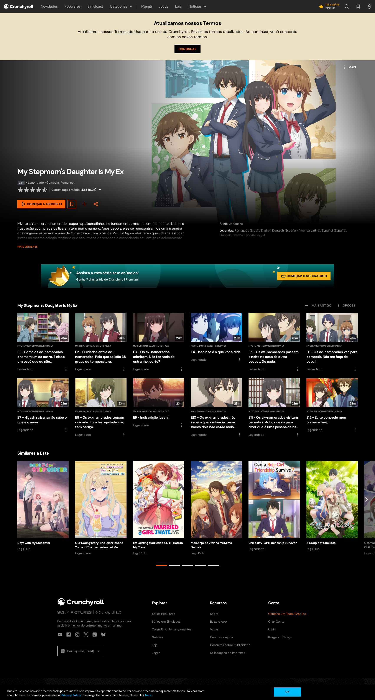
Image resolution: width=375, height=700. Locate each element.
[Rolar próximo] (366, 514)
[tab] (161, 565)
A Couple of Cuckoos (321, 543)
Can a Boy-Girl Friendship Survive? (272, 543)
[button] (121, 6)
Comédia (52, 182)
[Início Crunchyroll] (80, 602)
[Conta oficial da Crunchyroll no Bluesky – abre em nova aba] (103, 634)
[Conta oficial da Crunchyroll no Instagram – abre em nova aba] (77, 634)
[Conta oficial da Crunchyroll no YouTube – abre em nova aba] (59, 634)
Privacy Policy (71, 695)
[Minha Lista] (85, 204)
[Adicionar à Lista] (71, 204)
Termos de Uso (127, 31)
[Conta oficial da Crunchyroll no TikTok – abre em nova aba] (94, 634)
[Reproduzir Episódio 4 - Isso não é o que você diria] (216, 337)
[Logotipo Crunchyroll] (18, 6)
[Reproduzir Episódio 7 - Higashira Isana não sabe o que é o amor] (43, 405)
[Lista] (358, 6)
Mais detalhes (27, 246)
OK (287, 692)
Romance (67, 182)
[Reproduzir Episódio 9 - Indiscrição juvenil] (158, 403)
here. (148, 695)
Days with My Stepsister (33, 543)
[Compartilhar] (95, 204)
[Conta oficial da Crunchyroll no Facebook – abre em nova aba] (68, 634)
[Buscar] (346, 6)
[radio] (20, 190)
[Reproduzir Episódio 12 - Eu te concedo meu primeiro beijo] (332, 405)
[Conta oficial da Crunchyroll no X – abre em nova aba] (86, 634)
